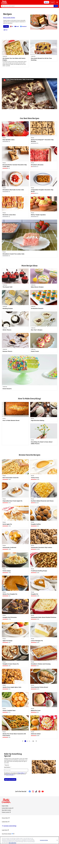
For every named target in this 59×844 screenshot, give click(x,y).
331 (33, 741)
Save (7, 26)
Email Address (7, 767)
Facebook (24, 26)
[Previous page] (23, 741)
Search (55, 5)
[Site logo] (7, 801)
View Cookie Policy (12, 842)
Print (6, 29)
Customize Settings (44, 840)
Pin (12, 26)
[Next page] (36, 741)
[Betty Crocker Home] (4, 2)
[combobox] (28, 6)
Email (17, 27)
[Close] (57, 840)
